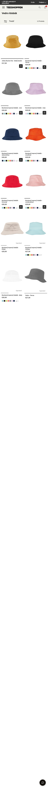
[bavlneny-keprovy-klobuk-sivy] (34, 68)
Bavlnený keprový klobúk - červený (10, 201)
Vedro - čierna (29, 295)
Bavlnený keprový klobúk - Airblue (33, 248)
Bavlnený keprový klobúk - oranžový (33, 154)
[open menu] (3, 7)
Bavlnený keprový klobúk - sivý (12, 108)
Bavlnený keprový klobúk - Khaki (10, 248)
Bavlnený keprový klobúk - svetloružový (33, 201)
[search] (39, 7)
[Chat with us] (43, 782)
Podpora (41, 2)
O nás (33, 2)
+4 (39, 68)
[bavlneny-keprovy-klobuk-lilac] (36, 68)
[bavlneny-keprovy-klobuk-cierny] (26, 68)
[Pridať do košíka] (21, 66)
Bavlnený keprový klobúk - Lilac (35, 108)
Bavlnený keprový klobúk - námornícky (10, 154)
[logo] (14, 7)
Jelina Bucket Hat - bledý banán (12, 61)
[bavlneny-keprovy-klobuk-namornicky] (37, 68)
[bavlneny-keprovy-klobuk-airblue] (28, 68)
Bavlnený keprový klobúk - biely (12, 295)
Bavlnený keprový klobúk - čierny (33, 61)
